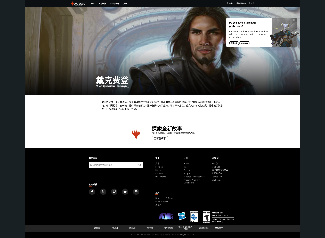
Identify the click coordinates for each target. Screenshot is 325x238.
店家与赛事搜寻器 (220, 170)
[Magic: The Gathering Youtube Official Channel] (125, 192)
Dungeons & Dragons (165, 198)
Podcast (159, 173)
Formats (159, 166)
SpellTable (217, 180)
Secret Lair (217, 176)
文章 (125, 3)
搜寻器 (231, 3)
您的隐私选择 (203, 228)
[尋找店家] (140, 165)
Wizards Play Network (194, 176)
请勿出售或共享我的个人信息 (186, 228)
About (186, 163)
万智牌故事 (160, 139)
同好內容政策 (168, 228)
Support (187, 173)
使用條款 (97, 228)
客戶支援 (150, 228)
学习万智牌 (114, 4)
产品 (92, 4)
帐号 (252, 3)
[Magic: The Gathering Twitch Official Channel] (114, 192)
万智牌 (215, 163)
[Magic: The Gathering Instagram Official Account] (136, 192)
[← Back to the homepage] (78, 3)
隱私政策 (132, 228)
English (244, 43)
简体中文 (234, 43)
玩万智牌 (102, 4)
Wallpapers (160, 176)
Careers (187, 170)
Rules (158, 170)
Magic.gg (216, 166)
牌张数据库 (242, 3)
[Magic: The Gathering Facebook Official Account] (92, 192)
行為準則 (115, 228)
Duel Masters (161, 201)
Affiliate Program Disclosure (192, 181)
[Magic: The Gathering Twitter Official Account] (103, 192)
